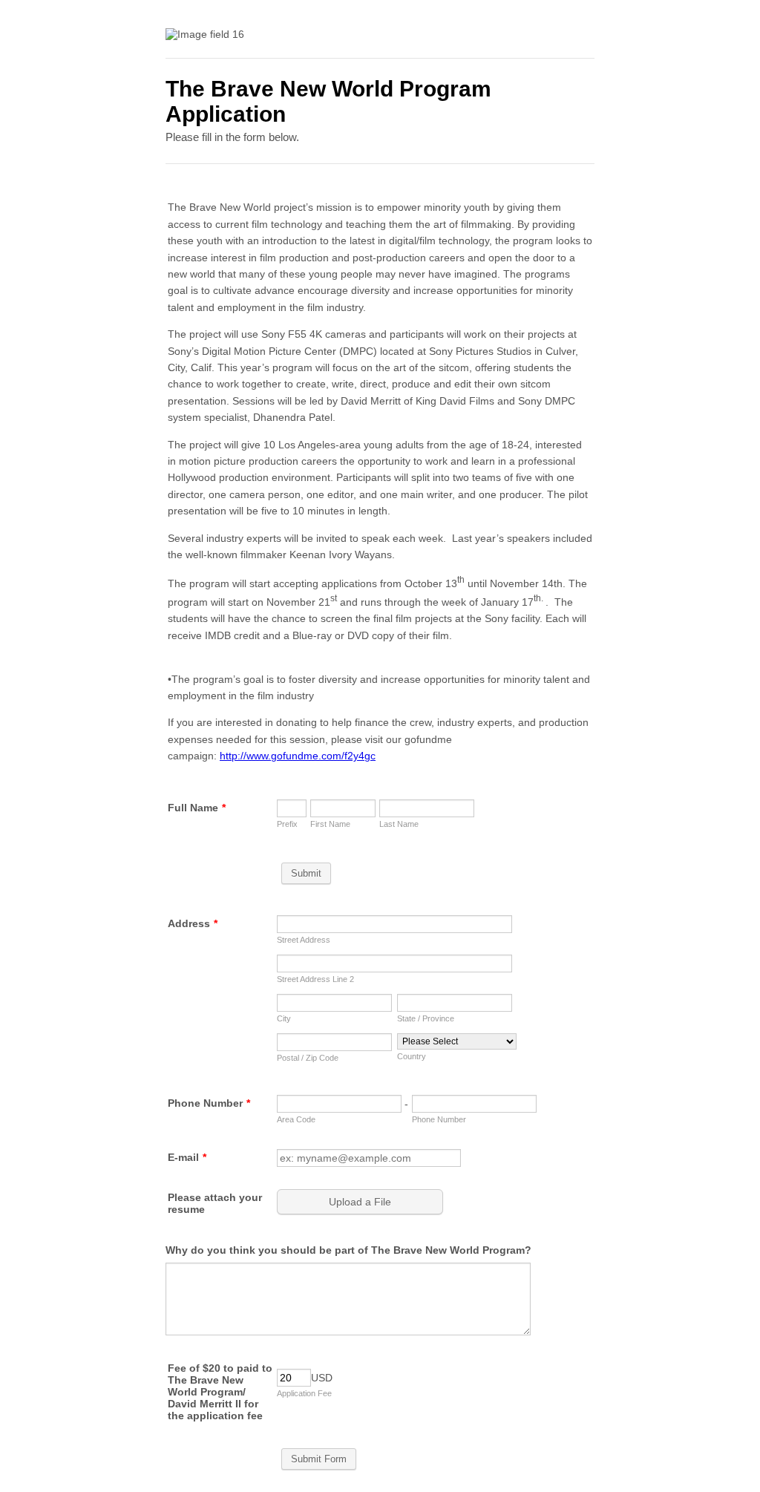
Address (192, 923)
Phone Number (209, 1103)
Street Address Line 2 (315, 979)
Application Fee (304, 1393)
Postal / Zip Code (307, 1057)
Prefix (287, 823)
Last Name (399, 823)
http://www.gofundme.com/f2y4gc (298, 756)
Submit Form (319, 1459)
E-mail (187, 1157)
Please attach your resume (215, 1203)
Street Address (303, 939)
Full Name (197, 808)
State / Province (425, 1018)
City (284, 1018)
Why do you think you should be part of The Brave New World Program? (348, 1250)
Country (411, 1056)
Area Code (296, 1119)
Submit (306, 873)
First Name (330, 823)
